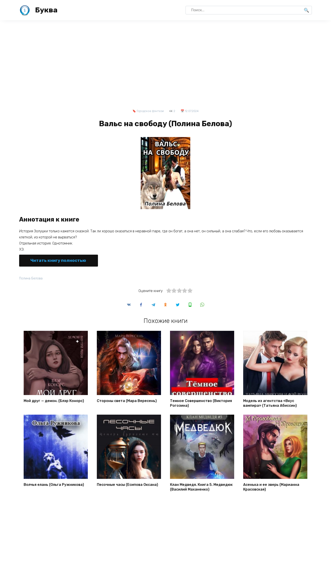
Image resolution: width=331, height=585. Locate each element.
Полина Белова (31, 278)
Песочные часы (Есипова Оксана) (127, 484)
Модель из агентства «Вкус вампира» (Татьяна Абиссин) (270, 403)
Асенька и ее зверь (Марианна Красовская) (271, 486)
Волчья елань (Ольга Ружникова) (54, 484)
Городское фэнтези (150, 111)
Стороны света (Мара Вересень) (127, 401)
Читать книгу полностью (58, 260)
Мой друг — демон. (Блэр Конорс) (54, 401)
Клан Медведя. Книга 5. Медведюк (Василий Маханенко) (201, 486)
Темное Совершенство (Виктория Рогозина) (201, 403)
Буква (46, 10)
